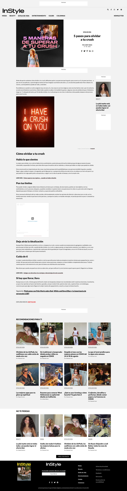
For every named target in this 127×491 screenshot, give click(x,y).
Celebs (51, 8)
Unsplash (92, 135)
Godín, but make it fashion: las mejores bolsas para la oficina (50, 424)
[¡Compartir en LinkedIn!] (90, 44)
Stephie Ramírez (21, 428)
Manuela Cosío (21, 336)
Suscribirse (53, 452)
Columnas (61, 8)
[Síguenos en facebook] (111, 2)
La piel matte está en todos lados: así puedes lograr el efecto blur (103, 89)
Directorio (99, 454)
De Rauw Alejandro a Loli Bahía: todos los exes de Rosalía (98, 424)
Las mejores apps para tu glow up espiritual (25, 372)
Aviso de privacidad (102, 444)
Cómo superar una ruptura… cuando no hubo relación (40, 164)
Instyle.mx (32, 288)
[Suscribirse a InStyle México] (24, 449)
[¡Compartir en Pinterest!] (87, 44)
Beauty (12, 8)
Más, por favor (63, 434)
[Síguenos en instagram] (114, 2)
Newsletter (119, 8)
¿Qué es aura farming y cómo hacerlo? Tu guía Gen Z (75, 372)
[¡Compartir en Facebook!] (82, 44)
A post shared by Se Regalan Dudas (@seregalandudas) (32, 222)
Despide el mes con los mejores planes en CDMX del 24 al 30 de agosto (75, 332)
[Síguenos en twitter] (117, 2)
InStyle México (45, 377)
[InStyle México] (13, 4)
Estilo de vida (23, 8)
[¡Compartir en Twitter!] (84, 44)
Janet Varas (88, 37)
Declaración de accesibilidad (100, 459)
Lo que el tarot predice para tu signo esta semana (99, 331)
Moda (4, 8)
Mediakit (98, 451)
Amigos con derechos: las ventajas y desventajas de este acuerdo (43, 259)
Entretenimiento (39, 8)
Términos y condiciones (103, 448)
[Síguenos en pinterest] (121, 2)
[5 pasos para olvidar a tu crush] (40, 36)
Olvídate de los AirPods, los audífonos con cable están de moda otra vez (27, 332)
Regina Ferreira (21, 374)
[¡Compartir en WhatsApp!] (93, 44)
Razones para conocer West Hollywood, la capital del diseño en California (51, 373)
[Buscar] (108, 2)
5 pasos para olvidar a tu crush (87, 30)
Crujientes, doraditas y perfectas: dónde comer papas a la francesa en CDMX (97, 374)
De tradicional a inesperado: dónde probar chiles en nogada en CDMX (51, 332)
